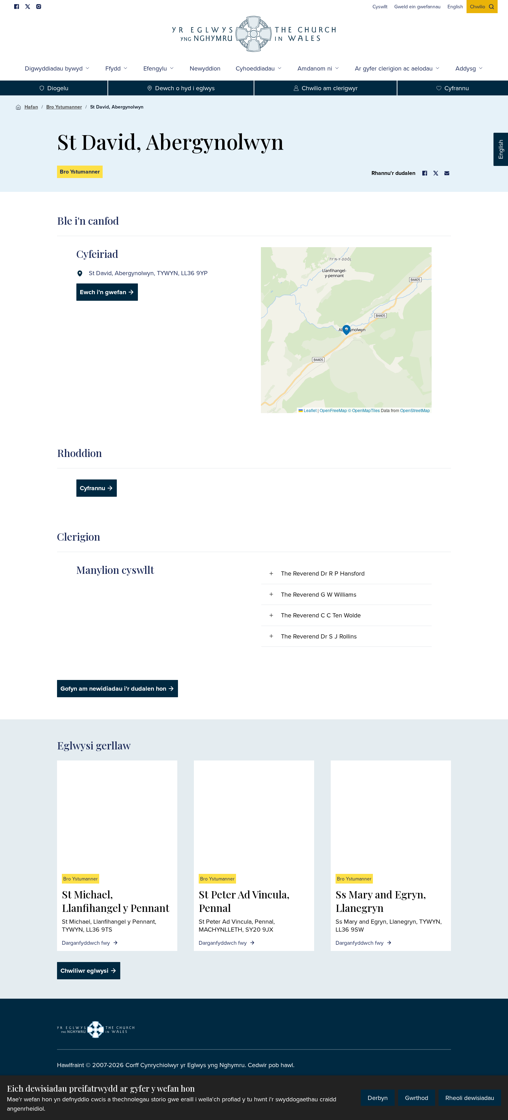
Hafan (31, 107)
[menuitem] (380, 6)
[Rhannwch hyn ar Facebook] (425, 173)
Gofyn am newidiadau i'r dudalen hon (113, 688)
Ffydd (113, 68)
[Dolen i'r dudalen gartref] (254, 35)
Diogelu (57, 88)
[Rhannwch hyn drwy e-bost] (447, 173)
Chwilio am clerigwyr (330, 88)
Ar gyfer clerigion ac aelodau (394, 68)
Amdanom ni (315, 68)
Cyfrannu (92, 488)
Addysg (465, 68)
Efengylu (155, 68)
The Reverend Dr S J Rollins (319, 636)
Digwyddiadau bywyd (54, 68)
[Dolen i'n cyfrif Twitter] (27, 6)
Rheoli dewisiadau (469, 1097)
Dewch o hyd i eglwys (185, 88)
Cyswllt (380, 6)
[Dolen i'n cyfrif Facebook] (16, 6)
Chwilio (477, 6)
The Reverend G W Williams (318, 594)
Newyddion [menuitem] (205, 68)
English (500, 149)
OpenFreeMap (333, 410)
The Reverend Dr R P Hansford (323, 573)
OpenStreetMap (415, 410)
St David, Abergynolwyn (116, 107)
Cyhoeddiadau (255, 68)
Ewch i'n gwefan (103, 292)
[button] (346, 330)
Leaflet (310, 410)
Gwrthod (416, 1097)
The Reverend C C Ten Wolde (321, 615)
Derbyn (378, 1097)
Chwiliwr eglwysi (84, 970)
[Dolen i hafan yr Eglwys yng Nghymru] (95, 1029)
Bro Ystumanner (64, 107)
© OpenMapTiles (364, 410)
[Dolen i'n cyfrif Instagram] (39, 6)
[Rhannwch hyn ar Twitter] (436, 173)
